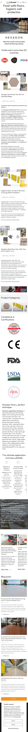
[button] (18, 2)
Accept (13, 720)
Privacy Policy (17, 717)
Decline (13, 724)
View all (14, 698)
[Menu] (1, 2)
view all (7, 220)
